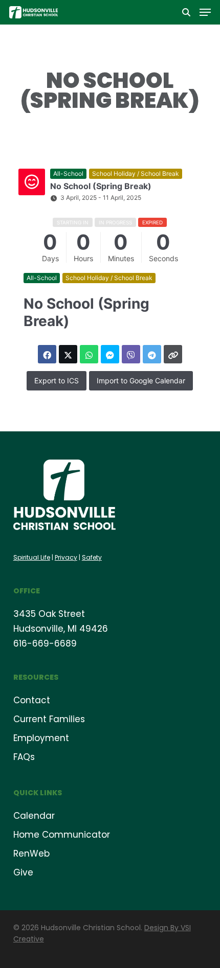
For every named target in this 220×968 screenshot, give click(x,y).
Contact (31, 700)
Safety (92, 557)
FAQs (24, 757)
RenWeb (31, 853)
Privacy (66, 557)
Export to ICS (56, 380)
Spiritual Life (31, 557)
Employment (41, 738)
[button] (205, 12)
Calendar (34, 816)
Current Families (49, 719)
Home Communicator (61, 834)
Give (23, 872)
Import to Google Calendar (141, 380)
